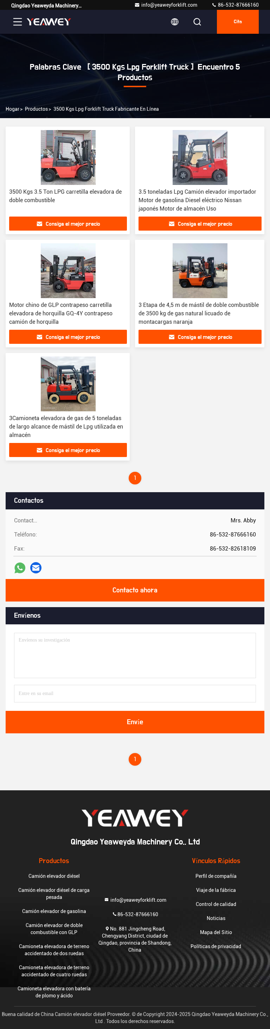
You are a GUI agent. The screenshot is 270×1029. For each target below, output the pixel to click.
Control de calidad (216, 904)
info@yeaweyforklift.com (169, 5)
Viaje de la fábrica (216, 890)
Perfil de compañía (216, 876)
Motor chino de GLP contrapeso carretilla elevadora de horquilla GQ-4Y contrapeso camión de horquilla (60, 313)
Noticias (216, 918)
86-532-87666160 (238, 5)
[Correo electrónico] (35, 567)
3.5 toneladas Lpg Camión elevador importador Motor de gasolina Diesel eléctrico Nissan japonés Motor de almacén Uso (197, 200)
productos (36, 109)
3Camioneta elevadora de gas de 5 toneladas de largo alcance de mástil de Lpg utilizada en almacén (66, 426)
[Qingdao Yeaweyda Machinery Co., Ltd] (49, 21)
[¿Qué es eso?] (20, 568)
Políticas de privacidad (216, 946)
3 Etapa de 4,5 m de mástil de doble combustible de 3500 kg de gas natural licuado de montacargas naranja (199, 313)
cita (238, 21)
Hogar (12, 109)
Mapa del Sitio (216, 932)
